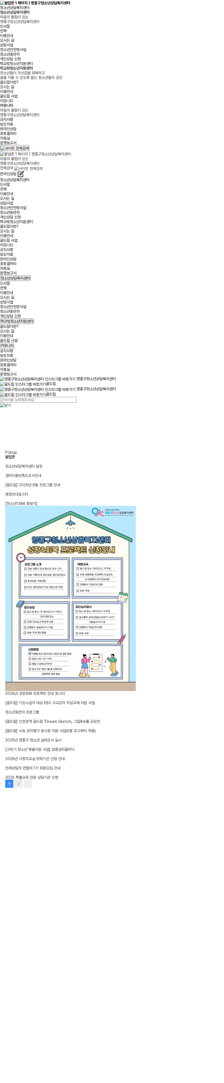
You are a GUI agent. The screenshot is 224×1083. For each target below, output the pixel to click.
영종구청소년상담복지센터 (95, 378)
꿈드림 (51, 383)
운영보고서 (8, 142)
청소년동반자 (10, 54)
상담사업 (6, 44)
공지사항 (6, 119)
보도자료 (6, 124)
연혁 (3, 31)
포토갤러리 (8, 133)
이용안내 (6, 35)
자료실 (5, 138)
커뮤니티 (6, 100)
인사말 (5, 26)
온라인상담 (8, 128)
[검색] (78, 399)
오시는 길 (7, 40)
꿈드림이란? (9, 82)
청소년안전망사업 (13, 49)
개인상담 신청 (10, 58)
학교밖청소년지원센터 (16, 63)
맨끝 (28, 784)
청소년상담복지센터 (15, 7)
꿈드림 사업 (8, 96)
